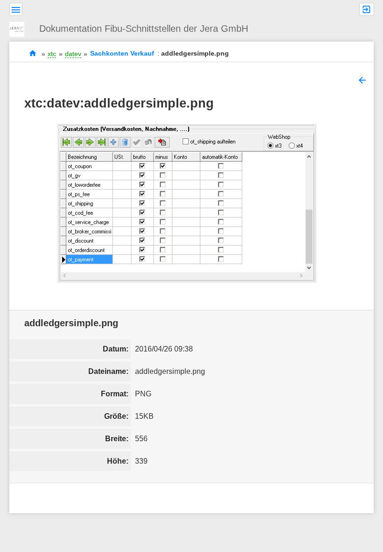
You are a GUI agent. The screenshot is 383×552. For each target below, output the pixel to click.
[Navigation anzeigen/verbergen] (15, 9)
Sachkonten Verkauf (122, 53)
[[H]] (20, 28)
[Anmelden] (366, 9)
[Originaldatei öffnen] (187, 203)
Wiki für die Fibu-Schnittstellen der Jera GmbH (33, 53)
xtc (52, 53)
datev (73, 53)
